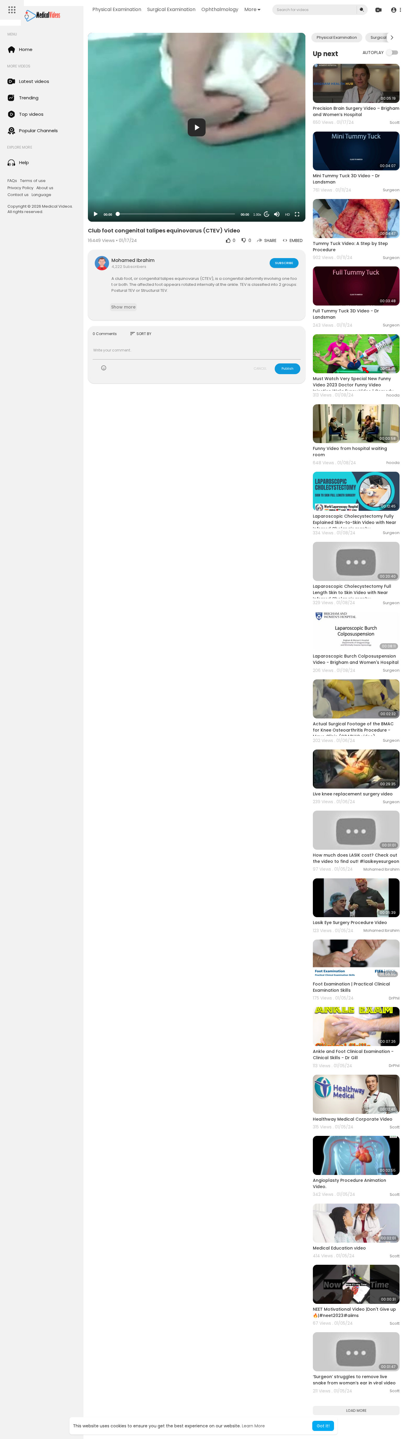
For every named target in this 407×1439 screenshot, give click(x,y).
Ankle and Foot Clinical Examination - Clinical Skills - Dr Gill (353, 1054)
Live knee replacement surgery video (353, 794)
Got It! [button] (323, 1426)
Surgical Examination (171, 9)
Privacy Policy (20, 188)
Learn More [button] (253, 1426)
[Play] (96, 214)
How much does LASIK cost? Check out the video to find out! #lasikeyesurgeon (356, 858)
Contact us (18, 195)
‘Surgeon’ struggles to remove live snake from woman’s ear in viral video (354, 1380)
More (250, 9)
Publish (287, 368)
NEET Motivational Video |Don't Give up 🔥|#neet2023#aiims (354, 1312)
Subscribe (284, 262)
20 (266, 214)
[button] (396, 10)
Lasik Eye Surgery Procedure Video (350, 923)
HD (287, 214)
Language (41, 195)
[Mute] (277, 214)
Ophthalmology (219, 9)
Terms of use (33, 180)
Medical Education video (339, 1248)
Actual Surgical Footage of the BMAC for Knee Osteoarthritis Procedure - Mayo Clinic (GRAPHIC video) (353, 730)
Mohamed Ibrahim (133, 260)
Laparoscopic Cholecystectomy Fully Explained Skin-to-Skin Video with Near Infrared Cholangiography (354, 522)
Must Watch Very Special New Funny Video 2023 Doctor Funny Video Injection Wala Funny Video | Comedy (353, 385)
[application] (196, 127)
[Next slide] (392, 37)
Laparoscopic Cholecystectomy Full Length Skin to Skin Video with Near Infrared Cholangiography (352, 592)
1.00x (257, 214)
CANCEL (260, 368)
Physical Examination (116, 9)
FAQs (12, 180)
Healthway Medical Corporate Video (352, 1119)
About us (44, 188)
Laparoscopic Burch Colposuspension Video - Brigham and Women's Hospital (356, 659)
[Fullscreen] (297, 214)
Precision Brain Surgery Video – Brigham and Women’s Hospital (356, 111)
